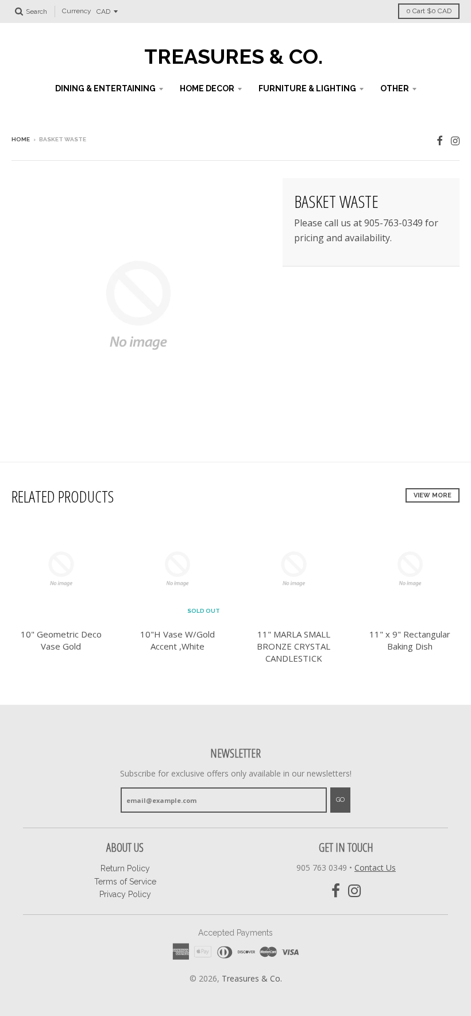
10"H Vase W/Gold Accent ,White (177, 640)
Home (20, 139)
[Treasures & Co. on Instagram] (455, 140)
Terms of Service (125, 881)
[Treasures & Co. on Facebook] (440, 140)
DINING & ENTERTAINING (105, 88)
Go (340, 799)
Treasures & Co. (233, 56)
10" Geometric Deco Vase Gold (61, 640)
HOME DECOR (207, 88)
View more (432, 495)
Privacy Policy (125, 894)
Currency (76, 11)
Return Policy (125, 868)
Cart (428, 11)
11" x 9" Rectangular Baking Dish (409, 640)
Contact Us (375, 867)
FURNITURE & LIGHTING (307, 88)
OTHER (394, 88)
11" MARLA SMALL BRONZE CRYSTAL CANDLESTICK (293, 646)
